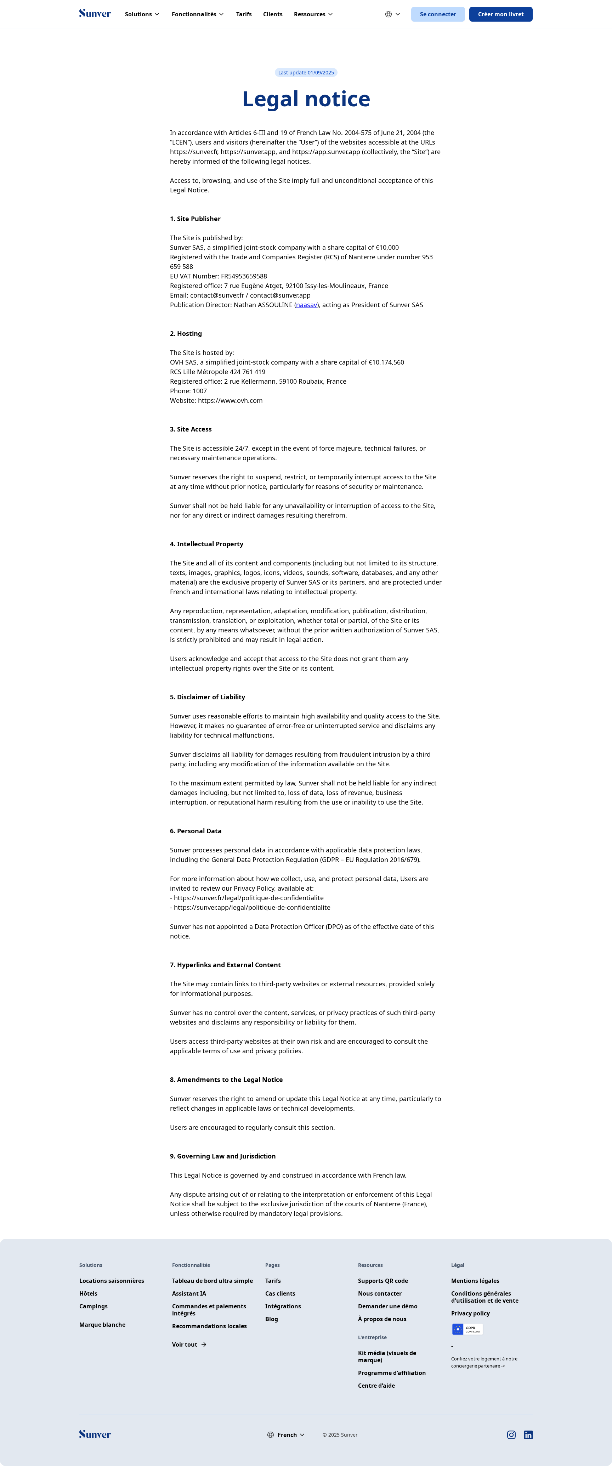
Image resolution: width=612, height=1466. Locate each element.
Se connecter (438, 14)
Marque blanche (102, 1325)
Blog (271, 1319)
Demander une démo (388, 1306)
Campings (93, 1306)
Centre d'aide (376, 1385)
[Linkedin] (528, 1435)
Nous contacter (380, 1293)
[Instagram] (511, 1435)
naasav (306, 304)
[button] (142, 14)
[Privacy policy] (468, 1330)
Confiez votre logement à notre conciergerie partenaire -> (484, 1362)
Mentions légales (475, 1281)
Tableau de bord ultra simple (212, 1281)
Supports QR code (383, 1281)
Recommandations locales (209, 1326)
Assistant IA (189, 1293)
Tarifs (244, 14)
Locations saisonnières (111, 1281)
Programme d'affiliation (392, 1373)
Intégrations (283, 1306)
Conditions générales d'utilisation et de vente (484, 1297)
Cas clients (280, 1293)
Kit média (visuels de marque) (387, 1356)
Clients (273, 14)
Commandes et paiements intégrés (209, 1309)
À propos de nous (382, 1319)
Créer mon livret (501, 14)
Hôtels (88, 1293)
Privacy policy (470, 1313)
